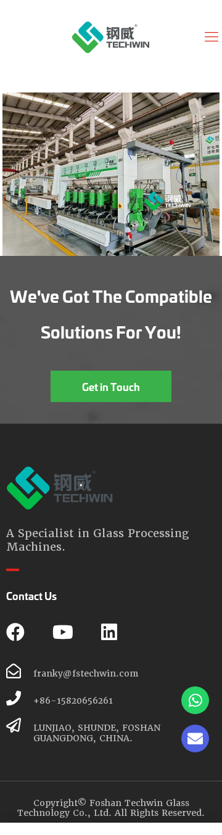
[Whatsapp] (195, 700)
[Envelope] (195, 738)
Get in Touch (111, 386)
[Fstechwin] (111, 37)
